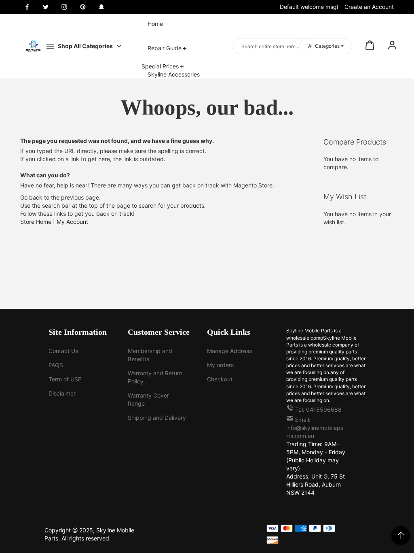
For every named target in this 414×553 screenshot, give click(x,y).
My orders (220, 365)
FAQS (56, 365)
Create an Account (369, 6)
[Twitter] (46, 7)
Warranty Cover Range (148, 399)
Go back (31, 197)
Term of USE (65, 379)
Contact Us (63, 350)
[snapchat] (101, 7)
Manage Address (229, 350)
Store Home (35, 221)
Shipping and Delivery (157, 417)
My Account (72, 221)
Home (155, 23)
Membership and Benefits (150, 354)
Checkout (219, 379)
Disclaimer (62, 393)
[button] (392, 46)
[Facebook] (27, 7)
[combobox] (292, 46)
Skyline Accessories (174, 74)
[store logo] (33, 46)
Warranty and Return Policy (155, 377)
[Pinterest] (83, 7)
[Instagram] (64, 7)
